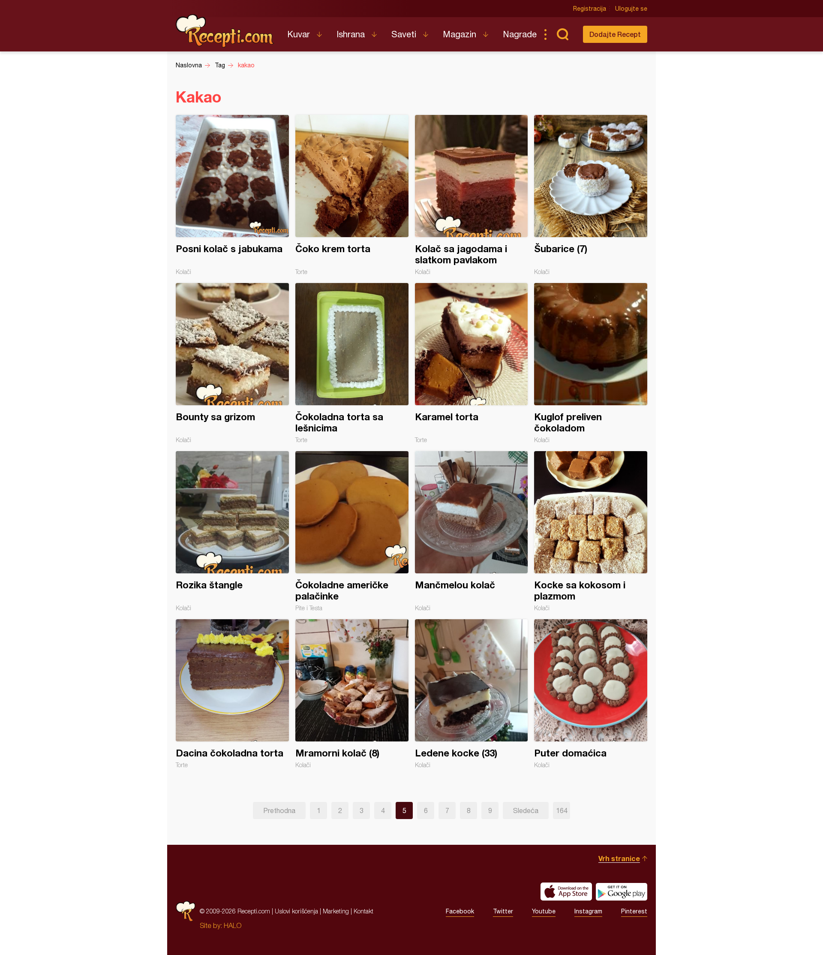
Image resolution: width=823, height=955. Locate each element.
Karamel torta (471, 363)
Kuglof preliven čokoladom (590, 363)
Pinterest (634, 911)
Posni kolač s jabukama (232, 195)
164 (562, 810)
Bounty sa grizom (232, 363)
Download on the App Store (566, 892)
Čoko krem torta (351, 195)
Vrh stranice (619, 858)
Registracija (589, 8)
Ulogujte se (631, 8)
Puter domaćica (590, 693)
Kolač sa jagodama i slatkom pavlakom (471, 195)
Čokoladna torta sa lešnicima (351, 363)
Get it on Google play (621, 892)
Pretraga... (562, 34)
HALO (232, 925)
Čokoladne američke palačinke (351, 531)
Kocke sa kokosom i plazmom (590, 531)
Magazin (459, 34)
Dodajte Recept (615, 34)
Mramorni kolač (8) (351, 693)
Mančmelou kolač (471, 531)
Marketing (336, 911)
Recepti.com (225, 31)
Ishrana (350, 34)
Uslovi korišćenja (296, 911)
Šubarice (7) (590, 195)
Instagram (588, 911)
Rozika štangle (232, 531)
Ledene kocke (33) (471, 693)
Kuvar (298, 34)
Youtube (544, 911)
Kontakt (363, 911)
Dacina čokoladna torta (232, 693)
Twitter (503, 911)
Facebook (460, 911)
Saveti (403, 34)
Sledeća (525, 810)
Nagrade (520, 34)
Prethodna (279, 810)
